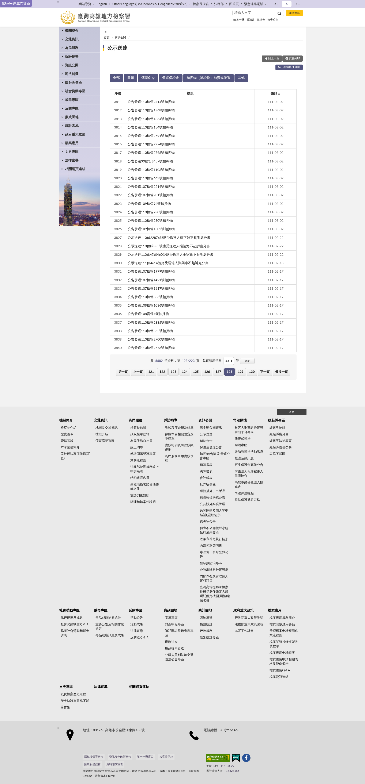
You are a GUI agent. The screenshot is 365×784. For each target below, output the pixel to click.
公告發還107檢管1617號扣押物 (151, 288)
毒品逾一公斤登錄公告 (214, 554)
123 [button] (173, 371)
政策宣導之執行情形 (214, 539)
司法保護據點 (244, 493)
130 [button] (252, 371)
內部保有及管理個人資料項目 (214, 578)
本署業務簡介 (70, 447)
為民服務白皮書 (141, 440)
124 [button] (185, 371)
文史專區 (72, 151)
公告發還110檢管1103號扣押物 (151, 170)
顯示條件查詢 (291, 67)
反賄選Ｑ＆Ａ (139, 637)
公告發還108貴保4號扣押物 (148, 314)
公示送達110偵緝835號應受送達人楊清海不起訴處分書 (169, 246)
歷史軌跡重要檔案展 (75, 700)
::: (58, 2)
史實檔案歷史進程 (73, 694)
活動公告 (136, 617)
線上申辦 (238, 20)
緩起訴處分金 (279, 434)
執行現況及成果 (72, 617)
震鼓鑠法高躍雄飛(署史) (75, 456)
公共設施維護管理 (212, 504)
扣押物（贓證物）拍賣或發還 (208, 78)
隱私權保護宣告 (93, 757)
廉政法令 (171, 641)
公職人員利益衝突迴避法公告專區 (179, 657)
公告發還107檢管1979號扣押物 (151, 271)
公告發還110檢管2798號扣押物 (151, 152)
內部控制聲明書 (211, 545)
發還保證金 (170, 78)
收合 (291, 412)
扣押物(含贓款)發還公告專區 (215, 456)
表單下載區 (277, 454)
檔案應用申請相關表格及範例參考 (284, 661)
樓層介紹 (101, 434)
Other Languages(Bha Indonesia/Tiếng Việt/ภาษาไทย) (149, 4)
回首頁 (234, 4)
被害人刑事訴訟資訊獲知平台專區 (249, 430)
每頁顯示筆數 (212, 360)
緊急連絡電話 (253, 4)
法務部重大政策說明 (249, 624)
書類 (130, 78)
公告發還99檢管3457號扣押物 (150, 161)
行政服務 (206, 631)
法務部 (219, 4)
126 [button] (207, 371)
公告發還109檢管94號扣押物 (149, 203)
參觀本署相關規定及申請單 (179, 436)
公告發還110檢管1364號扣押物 (151, 119)
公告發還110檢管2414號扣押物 (151, 102)
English (102, 4)
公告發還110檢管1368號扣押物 (151, 110)
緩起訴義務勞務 (281, 447)
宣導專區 (171, 617)
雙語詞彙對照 (139, 495)
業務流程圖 (138, 460)
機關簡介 (72, 30)
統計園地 (72, 125)
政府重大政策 (75, 134)
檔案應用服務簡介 (282, 617)
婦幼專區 (241, 445)
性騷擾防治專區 (211, 563)
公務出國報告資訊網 (214, 569)
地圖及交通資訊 (106, 427)
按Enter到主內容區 (16, 3)
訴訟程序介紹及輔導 (179, 427)
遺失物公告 (208, 521)
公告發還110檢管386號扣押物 (150, 297)
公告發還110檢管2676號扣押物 (151, 348)
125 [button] (196, 371)
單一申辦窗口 (145, 757)
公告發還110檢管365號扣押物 (150, 331)
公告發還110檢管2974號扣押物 (151, 144)
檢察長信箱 (201, 4)
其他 (241, 78)
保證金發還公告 (211, 447)
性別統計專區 (209, 637)
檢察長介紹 (68, 427)
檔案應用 (72, 143)
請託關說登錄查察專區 (179, 633)
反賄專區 (72, 108)
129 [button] (241, 371)
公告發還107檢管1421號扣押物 (151, 280)
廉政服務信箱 (92, 764)
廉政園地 (72, 117)
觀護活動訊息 (244, 458)
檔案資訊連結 (279, 677)
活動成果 (136, 624)
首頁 (106, 37)
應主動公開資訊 (211, 427)
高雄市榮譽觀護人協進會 (249, 484)
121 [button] (151, 371)
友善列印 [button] (294, 58)
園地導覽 (206, 617)
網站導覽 (85, 4)
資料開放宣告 (114, 764)
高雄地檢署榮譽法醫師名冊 (144, 487)
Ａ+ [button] (297, 4)
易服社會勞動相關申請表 (75, 633)
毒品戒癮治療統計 (108, 617)
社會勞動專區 (75, 91)
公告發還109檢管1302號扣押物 (151, 229)
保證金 (261, 20)
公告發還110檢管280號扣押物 (150, 212)
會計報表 (206, 478)
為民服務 (72, 48)
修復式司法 (243, 438)
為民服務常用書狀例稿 (179, 458)
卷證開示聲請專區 (143, 454)
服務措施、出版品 (212, 491)
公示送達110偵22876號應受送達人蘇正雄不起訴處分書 (169, 237)
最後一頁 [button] (281, 371)
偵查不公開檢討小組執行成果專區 (214, 530)
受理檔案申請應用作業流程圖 (284, 633)
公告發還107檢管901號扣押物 (150, 195)
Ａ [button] (286, 4)
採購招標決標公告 (212, 497)
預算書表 (206, 464)
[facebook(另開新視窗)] (246, 759)
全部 (116, 78)
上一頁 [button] (138, 371)
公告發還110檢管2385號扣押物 (151, 322)
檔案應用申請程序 (282, 652)
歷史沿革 (67, 434)
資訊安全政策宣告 (120, 757)
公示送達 (117, 48)
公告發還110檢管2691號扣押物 (151, 136)
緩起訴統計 (277, 427)
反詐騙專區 (208, 484)
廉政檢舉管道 (174, 648)
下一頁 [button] (265, 371)
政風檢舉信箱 (139, 434)
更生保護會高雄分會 (249, 464)
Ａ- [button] (276, 4)
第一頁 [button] (123, 371)
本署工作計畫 (244, 631)
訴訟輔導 (72, 56)
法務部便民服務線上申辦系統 (144, 469)
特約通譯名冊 (139, 478)
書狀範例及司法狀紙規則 (179, 447)
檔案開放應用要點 (282, 624)
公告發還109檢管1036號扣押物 (151, 305)
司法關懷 (72, 74)
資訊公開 (72, 65)
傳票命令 (148, 78)
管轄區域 (67, 440)
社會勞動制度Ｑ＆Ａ (75, 624)
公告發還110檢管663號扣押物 (150, 178)
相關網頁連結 (75, 169)
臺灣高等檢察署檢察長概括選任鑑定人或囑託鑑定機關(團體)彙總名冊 (215, 594)
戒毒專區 (72, 99)
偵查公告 (272, 20)
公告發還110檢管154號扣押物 (150, 127)
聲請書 (251, 20)
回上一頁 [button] (273, 58)
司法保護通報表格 (247, 499)
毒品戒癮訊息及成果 (109, 635)
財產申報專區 (174, 624)
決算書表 (206, 471)
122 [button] (162, 371)
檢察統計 (206, 624)
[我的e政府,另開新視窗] (236, 759)
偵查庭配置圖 (104, 440)
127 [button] (218, 371)
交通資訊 (72, 39)
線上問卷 (136, 447)
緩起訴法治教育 (281, 440)
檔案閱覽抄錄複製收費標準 (284, 644)
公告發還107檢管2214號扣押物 (151, 186)
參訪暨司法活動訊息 (249, 451)
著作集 (65, 707)
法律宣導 (72, 160)
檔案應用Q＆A (280, 670)
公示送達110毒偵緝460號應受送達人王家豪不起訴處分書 (170, 254)
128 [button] (229, 371)
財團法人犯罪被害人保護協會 (249, 473)
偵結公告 (206, 440)
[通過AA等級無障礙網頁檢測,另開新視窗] (218, 759)
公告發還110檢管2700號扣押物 (151, 339)
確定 (247, 361)
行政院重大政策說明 (249, 617)
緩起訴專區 (73, 82)
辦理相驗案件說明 (143, 502)
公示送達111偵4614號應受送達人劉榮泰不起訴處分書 (168, 263)
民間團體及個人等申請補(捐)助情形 (214, 513)
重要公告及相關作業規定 (109, 626)
